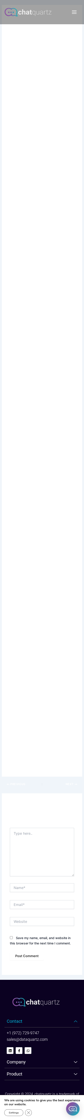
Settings (14, 1112)
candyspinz (17, 82)
